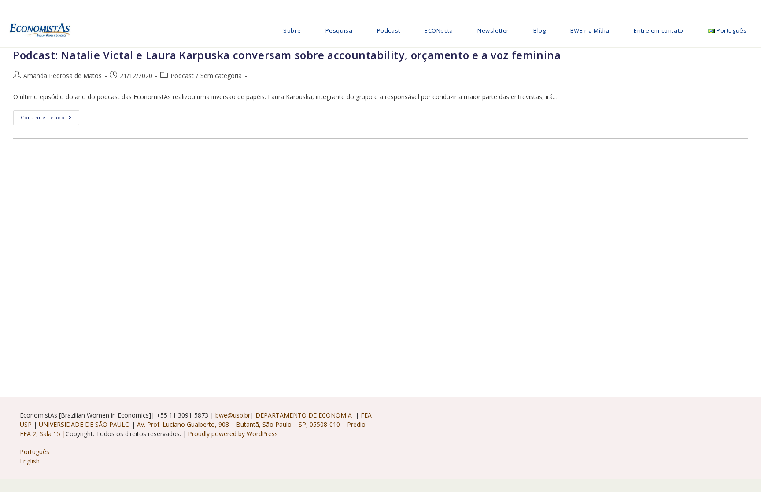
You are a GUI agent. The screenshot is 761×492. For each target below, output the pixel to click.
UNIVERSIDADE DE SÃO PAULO (85, 424)
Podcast (182, 75)
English (30, 461)
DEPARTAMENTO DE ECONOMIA (304, 415)
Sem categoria (221, 75)
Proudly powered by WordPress (233, 433)
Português (34, 452)
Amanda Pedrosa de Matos (62, 75)
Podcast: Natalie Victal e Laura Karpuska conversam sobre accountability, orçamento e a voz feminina (287, 55)
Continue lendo (50, 119)
